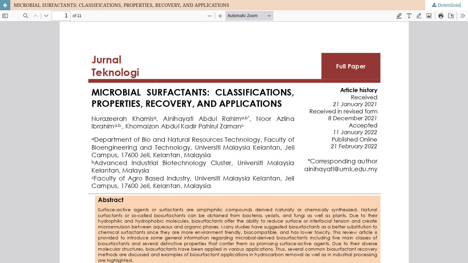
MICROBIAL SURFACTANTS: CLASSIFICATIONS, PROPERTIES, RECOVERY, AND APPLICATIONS (121, 5)
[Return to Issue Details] (5, 5)
